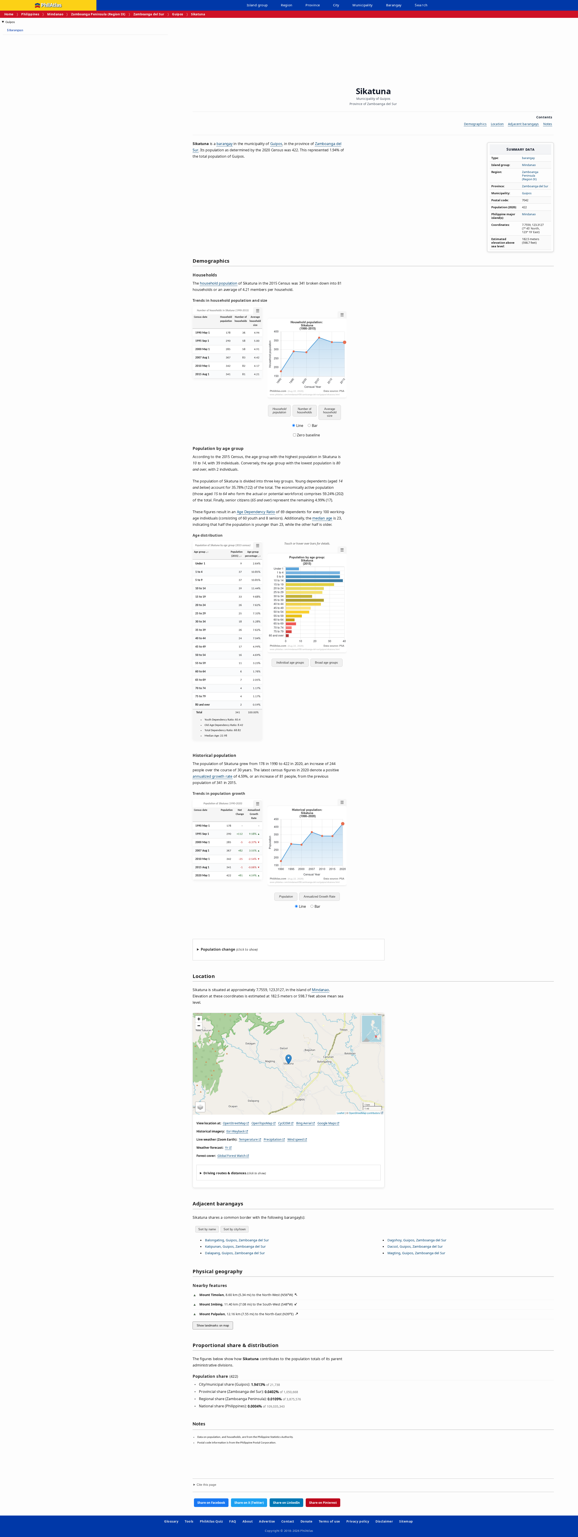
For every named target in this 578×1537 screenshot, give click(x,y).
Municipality (362, 5)
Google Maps (326, 1123)
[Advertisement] (38, 106)
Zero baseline (308, 435)
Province (312, 5)
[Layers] (200, 1107)
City (336, 5)
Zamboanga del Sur (148, 14)
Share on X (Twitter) (249, 1503)
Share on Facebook (211, 1503)
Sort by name (207, 1229)
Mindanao (55, 14)
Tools (189, 1521)
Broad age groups (326, 662)
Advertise (267, 1521)
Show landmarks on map (213, 1325)
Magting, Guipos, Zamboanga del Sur (416, 1253)
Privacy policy (357, 1521)
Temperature (248, 1139)
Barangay (394, 5)
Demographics (475, 124)
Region (286, 5)
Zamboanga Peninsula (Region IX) (98, 14)
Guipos (177, 14)
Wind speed (295, 1139)
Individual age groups (290, 662)
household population (218, 283)
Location (497, 124)
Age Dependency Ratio (256, 511)
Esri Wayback (235, 1131)
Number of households (304, 410)
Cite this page (206, 1484)
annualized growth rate (212, 776)
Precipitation (273, 1139)
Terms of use (329, 1521)
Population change (218, 949)
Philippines (30, 14)
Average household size (329, 412)
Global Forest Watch (231, 1156)
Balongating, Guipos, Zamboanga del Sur (237, 1240)
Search (421, 5)
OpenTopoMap (262, 1123)
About (247, 1521)
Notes (547, 124)
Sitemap (406, 1521)
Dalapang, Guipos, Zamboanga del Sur (235, 1253)
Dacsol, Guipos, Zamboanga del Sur (415, 1246)
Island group (257, 5)
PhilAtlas (51, 5)
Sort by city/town (235, 1229)
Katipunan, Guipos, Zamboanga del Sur (235, 1246)
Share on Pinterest (323, 1503)
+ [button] (198, 1019)
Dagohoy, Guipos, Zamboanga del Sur (416, 1240)
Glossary (171, 1521)
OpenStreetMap (234, 1123)
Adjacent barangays (523, 124)
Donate (306, 1521)
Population (286, 896)
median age (322, 518)
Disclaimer (384, 1521)
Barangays (15, 30)
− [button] (198, 1026)
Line (299, 425)
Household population (279, 410)
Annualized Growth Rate (319, 896)
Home (8, 14)
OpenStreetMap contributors (364, 1113)
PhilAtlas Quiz (211, 1521)
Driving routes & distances (224, 1173)
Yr (226, 1148)
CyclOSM (284, 1123)
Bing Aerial (304, 1123)
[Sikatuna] (288, 1059)
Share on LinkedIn (286, 1503)
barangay (528, 158)
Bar (315, 425)
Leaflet (340, 1113)
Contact (287, 1521)
